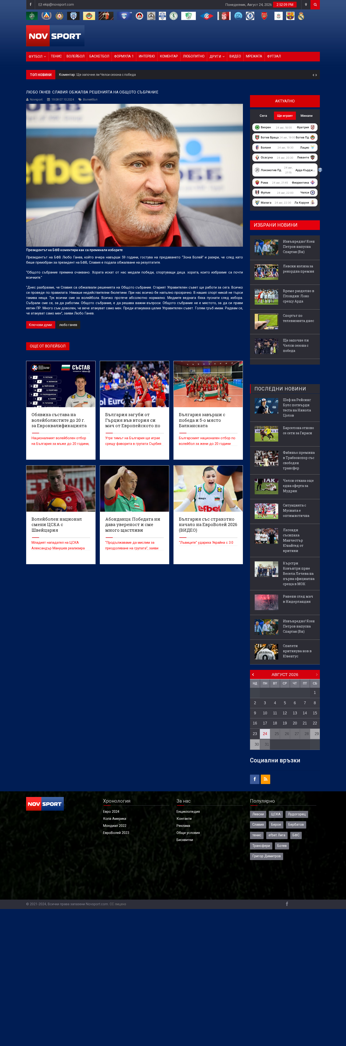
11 (275, 713)
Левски (258, 814)
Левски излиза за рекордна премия (298, 269)
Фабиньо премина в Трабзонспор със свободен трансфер (299, 460)
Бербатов (296, 825)
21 (305, 723)
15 (315, 713)
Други (215, 57)
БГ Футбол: (68, 75)
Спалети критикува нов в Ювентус (297, 651)
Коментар (169, 56)
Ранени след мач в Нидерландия (298, 599)
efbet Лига (277, 835)
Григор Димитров (266, 856)
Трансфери (261, 846)
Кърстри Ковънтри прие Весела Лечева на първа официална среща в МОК (298, 573)
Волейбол (75, 56)
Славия (258, 825)
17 (265, 723)
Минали (307, 115)
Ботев (282, 846)
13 (295, 713)
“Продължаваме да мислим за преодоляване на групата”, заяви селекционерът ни (131, 548)
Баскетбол (99, 56)
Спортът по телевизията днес (298, 318)
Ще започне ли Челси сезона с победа (296, 345)
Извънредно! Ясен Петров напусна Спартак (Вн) (115, 74)
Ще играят (285, 115)
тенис (256, 835)
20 (295, 723)
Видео (235, 56)
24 (265, 734)
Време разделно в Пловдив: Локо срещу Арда (298, 296)
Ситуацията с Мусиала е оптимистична (296, 510)
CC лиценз (118, 904)
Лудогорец (297, 814)
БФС (296, 835)
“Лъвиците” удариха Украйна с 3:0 (206, 543)
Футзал (274, 56)
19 (285, 723)
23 (255, 734)
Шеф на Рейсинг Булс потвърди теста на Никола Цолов (297, 408)
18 (275, 723)
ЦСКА (276, 814)
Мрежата (254, 56)
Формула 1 (124, 56)
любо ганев (68, 325)
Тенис (56, 56)
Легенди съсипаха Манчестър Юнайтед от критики (293, 540)
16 (255, 723)
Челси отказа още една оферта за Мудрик (298, 485)
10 (265, 713)
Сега (263, 115)
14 (305, 713)
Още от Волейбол (48, 346)
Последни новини (280, 389)
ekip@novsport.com (58, 5)
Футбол (35, 57)
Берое (276, 825)
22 (315, 723)
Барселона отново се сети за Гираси (298, 430)
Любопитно (194, 56)
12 (285, 713)
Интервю (147, 56)
